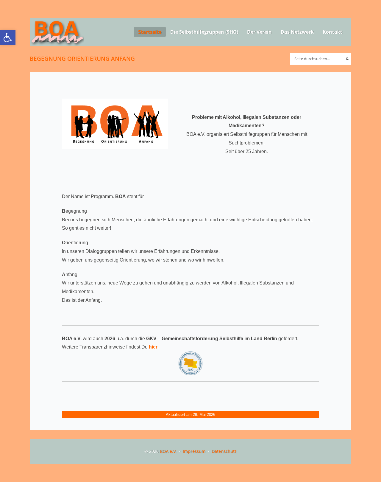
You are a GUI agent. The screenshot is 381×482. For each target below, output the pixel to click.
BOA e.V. (168, 451)
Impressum (194, 451)
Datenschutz (224, 451)
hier (153, 346)
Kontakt (332, 32)
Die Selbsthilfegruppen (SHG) (204, 32)
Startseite (149, 32)
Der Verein (259, 32)
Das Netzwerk (297, 32)
